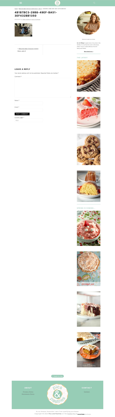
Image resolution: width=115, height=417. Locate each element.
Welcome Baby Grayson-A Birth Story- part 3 (30, 8)
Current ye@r (19, 117)
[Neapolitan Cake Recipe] (88, 309)
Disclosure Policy (28, 394)
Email (17, 107)
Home (16, 8)
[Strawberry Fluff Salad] (88, 228)
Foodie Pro (71, 413)
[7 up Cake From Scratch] (88, 186)
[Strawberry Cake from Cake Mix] (88, 113)
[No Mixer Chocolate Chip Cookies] (88, 150)
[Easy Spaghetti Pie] (88, 76)
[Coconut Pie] (88, 269)
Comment (18, 76)
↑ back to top (57, 376)
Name (17, 100)
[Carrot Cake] (88, 350)
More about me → (88, 51)
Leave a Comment (35, 19)
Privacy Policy (28, 392)
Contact (87, 392)
